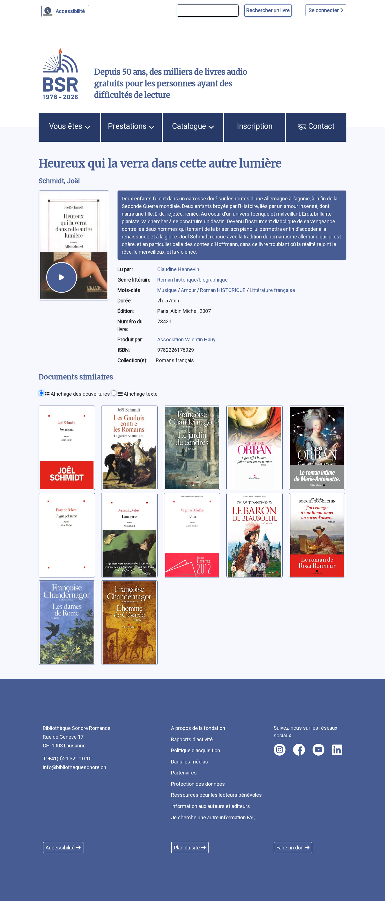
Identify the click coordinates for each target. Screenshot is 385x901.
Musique (167, 290)
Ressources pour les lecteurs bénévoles (216, 795)
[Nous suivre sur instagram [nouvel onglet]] (280, 750)
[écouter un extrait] (61, 277)
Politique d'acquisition (195, 750)
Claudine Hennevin (178, 269)
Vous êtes (66, 126)
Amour (189, 290)
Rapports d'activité (192, 739)
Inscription (255, 126)
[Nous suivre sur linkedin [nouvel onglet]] (337, 750)
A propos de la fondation (198, 728)
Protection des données (198, 784)
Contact (320, 126)
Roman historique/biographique (192, 280)
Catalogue (190, 126)
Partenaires (184, 773)
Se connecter (324, 10)
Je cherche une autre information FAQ (213, 817)
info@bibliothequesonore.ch (74, 767)
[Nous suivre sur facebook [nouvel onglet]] (299, 750)
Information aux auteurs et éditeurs (210, 806)
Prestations (128, 126)
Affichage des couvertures (80, 394)
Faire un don (290, 848)
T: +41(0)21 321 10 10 (67, 758)
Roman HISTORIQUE (223, 290)
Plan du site (187, 848)
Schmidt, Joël (59, 181)
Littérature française (272, 290)
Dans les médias (189, 762)
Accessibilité (70, 11)
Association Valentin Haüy (186, 339)
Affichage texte (140, 394)
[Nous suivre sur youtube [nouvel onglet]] (318, 750)
